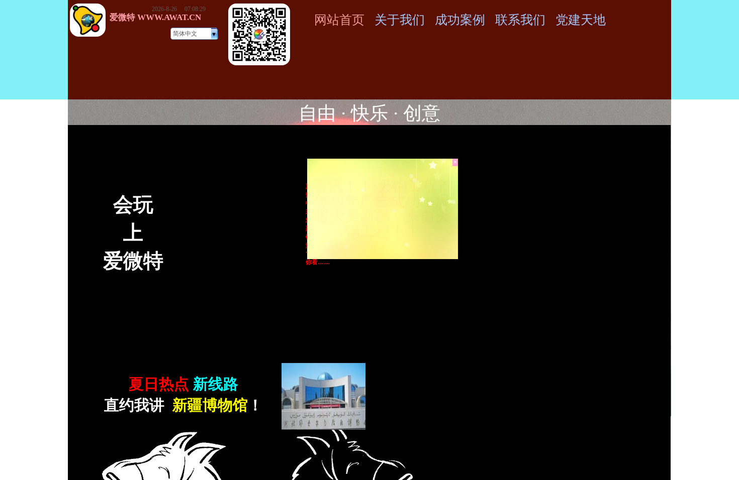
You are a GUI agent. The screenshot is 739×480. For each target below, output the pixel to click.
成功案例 (460, 20)
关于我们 (400, 20)
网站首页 (339, 20)
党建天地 (581, 20)
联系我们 (520, 20)
